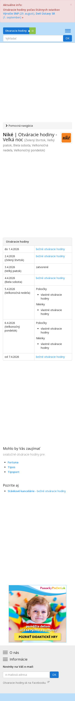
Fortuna (13, 462)
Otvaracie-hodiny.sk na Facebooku (25, 683)
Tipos (11, 467)
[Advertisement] (37, 83)
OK (67, 38)
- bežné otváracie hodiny (37, 491)
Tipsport (13, 472)
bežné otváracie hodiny (50, 249)
